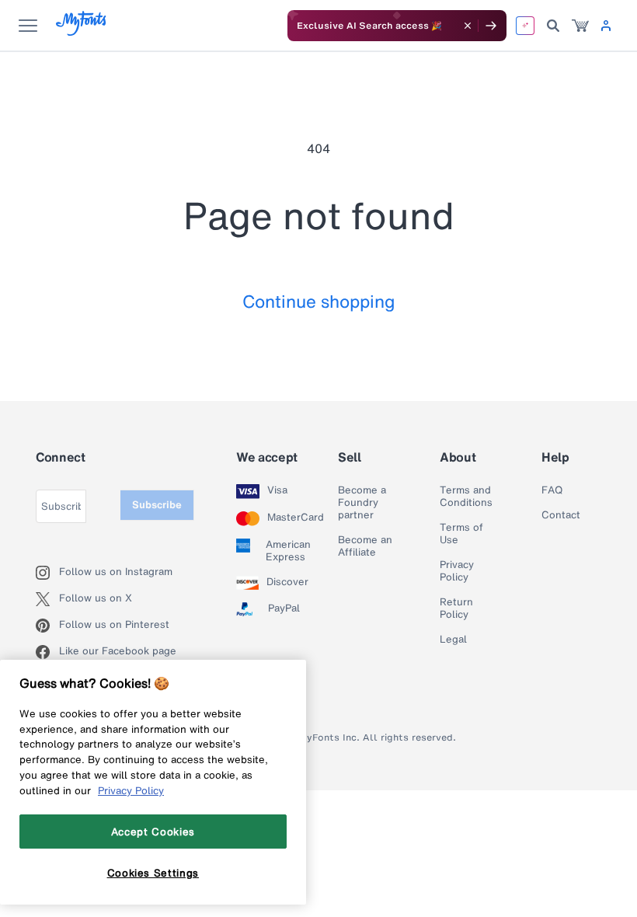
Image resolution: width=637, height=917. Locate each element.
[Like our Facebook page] (47, 652)
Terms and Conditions (466, 496)
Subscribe (157, 504)
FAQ (551, 490)
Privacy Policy (457, 571)
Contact (560, 515)
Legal (453, 639)
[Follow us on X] (47, 599)
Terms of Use (461, 533)
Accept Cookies (153, 831)
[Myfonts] (82, 31)
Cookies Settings (153, 872)
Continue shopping (318, 301)
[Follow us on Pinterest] (47, 626)
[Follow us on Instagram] (47, 573)
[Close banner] (468, 25)
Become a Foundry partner (362, 502)
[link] (580, 25)
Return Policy (456, 608)
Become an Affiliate (365, 546)
